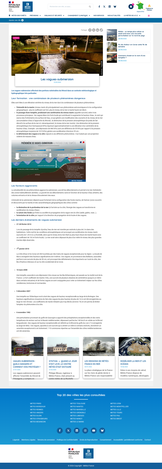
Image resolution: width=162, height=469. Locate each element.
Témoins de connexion (46, 440)
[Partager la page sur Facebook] (90, 30)
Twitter (104, 6)
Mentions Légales (28, 440)
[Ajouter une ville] (22, 20)
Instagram (85, 431)
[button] (149, 15)
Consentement (105, 440)
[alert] (149, 7)
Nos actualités (114, 15)
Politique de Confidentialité (67, 440)
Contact (148, 440)
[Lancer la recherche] (90, 6)
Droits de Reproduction (89, 440)
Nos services (99, 15)
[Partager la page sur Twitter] (93, 30)
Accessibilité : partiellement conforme (127, 440)
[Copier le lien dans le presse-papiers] (101, 30)
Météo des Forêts (19, 15)
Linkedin (110, 6)
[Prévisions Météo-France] (28, 7)
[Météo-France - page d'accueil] (88, 453)
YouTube (94, 431)
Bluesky (115, 6)
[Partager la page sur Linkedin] (97, 30)
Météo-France (88, 466)
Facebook (99, 6)
